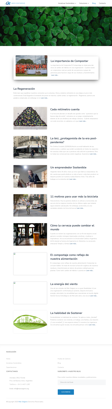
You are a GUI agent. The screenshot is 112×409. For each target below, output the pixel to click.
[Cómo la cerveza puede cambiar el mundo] (30, 234)
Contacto (102, 3)
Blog (94, 3)
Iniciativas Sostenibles (66, 3)
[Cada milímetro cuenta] (30, 118)
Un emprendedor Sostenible (68, 167)
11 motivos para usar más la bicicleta (74, 196)
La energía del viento (64, 284)
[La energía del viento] (30, 293)
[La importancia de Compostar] (31, 66)
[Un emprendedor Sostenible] (30, 176)
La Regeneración (24, 89)
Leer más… (55, 75)
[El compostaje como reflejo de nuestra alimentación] (30, 264)
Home (8, 359)
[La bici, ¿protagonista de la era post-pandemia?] (30, 147)
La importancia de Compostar (69, 61)
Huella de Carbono (64, 359)
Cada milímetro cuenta (65, 109)
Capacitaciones (11, 367)
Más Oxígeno (23, 402)
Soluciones (83, 3)
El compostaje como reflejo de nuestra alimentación (69, 257)
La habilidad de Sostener (66, 313)
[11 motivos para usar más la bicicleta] (30, 205)
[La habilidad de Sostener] (30, 322)
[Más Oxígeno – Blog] (15, 3)
